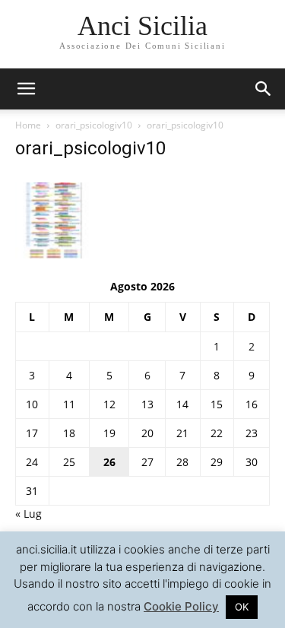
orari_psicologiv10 (93, 125)
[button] (263, 88)
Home (28, 125)
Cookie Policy (181, 606)
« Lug (28, 513)
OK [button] (242, 607)
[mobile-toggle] (26, 88)
